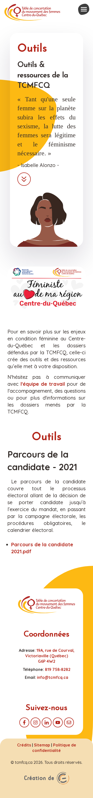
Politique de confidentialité (54, 748)
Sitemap (42, 745)
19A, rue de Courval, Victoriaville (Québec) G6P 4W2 (49, 656)
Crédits (24, 745)
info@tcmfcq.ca (52, 677)
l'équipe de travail (44, 384)
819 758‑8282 (57, 669)
